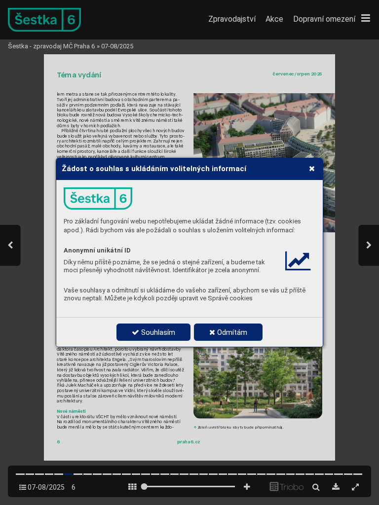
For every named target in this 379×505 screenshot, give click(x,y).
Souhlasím (157, 332)
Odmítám (231, 332)
